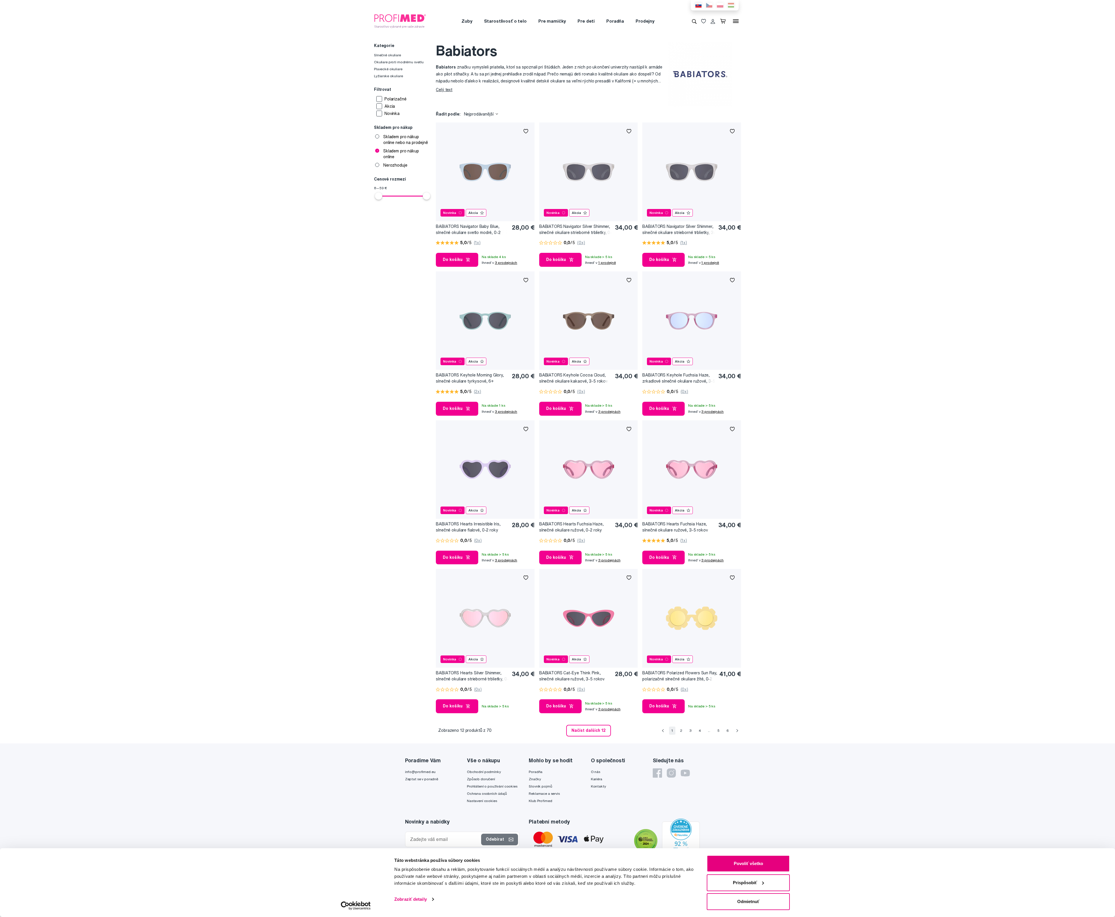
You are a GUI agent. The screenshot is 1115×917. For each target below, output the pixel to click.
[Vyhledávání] (694, 21)
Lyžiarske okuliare (388, 76)
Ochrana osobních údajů (487, 793)
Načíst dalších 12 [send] (588, 730)
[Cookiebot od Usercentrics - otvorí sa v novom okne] (355, 905)
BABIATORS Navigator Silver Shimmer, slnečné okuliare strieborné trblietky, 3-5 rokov (678, 229)
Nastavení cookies (482, 801)
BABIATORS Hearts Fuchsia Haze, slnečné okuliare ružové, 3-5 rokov (675, 527)
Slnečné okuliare (387, 55)
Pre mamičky (552, 21)
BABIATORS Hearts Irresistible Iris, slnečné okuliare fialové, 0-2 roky (468, 527)
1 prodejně (607, 262)
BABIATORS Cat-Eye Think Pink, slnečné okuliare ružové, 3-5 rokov (572, 676)
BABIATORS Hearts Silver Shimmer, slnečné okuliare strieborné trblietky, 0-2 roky (472, 676)
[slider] (378, 196)
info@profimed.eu (420, 772)
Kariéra (596, 779)
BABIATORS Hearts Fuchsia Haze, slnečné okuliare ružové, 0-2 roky (571, 527)
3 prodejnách (506, 262)
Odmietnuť (748, 901)
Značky (535, 779)
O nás (595, 772)
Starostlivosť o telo (505, 21)
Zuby (466, 21)
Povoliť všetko (748, 863)
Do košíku (453, 259)
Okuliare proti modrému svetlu (399, 62)
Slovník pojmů (540, 786)
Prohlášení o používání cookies (492, 786)
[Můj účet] (712, 21)
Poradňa (615, 21)
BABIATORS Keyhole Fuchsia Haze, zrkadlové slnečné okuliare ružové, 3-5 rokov (678, 378)
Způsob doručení (481, 779)
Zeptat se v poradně (421, 779)
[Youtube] (685, 773)
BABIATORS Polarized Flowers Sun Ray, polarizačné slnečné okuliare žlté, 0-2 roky (679, 676)
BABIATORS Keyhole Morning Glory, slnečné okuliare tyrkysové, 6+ (470, 378)
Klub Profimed (540, 801)
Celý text (444, 90)
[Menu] (736, 21)
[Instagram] (671, 773)
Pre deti (586, 21)
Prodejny (645, 21)
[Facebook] (657, 773)
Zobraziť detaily (410, 899)
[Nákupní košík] (724, 21)
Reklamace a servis (544, 793)
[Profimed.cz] (400, 21)
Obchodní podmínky (484, 772)
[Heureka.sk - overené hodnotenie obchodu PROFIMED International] (681, 841)
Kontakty (598, 786)
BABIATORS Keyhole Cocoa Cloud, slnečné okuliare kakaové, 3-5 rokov (573, 378)
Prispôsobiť (745, 882)
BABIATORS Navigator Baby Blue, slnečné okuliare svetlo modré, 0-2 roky (468, 229)
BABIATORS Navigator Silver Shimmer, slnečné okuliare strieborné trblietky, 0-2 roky (575, 229)
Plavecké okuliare (388, 69)
